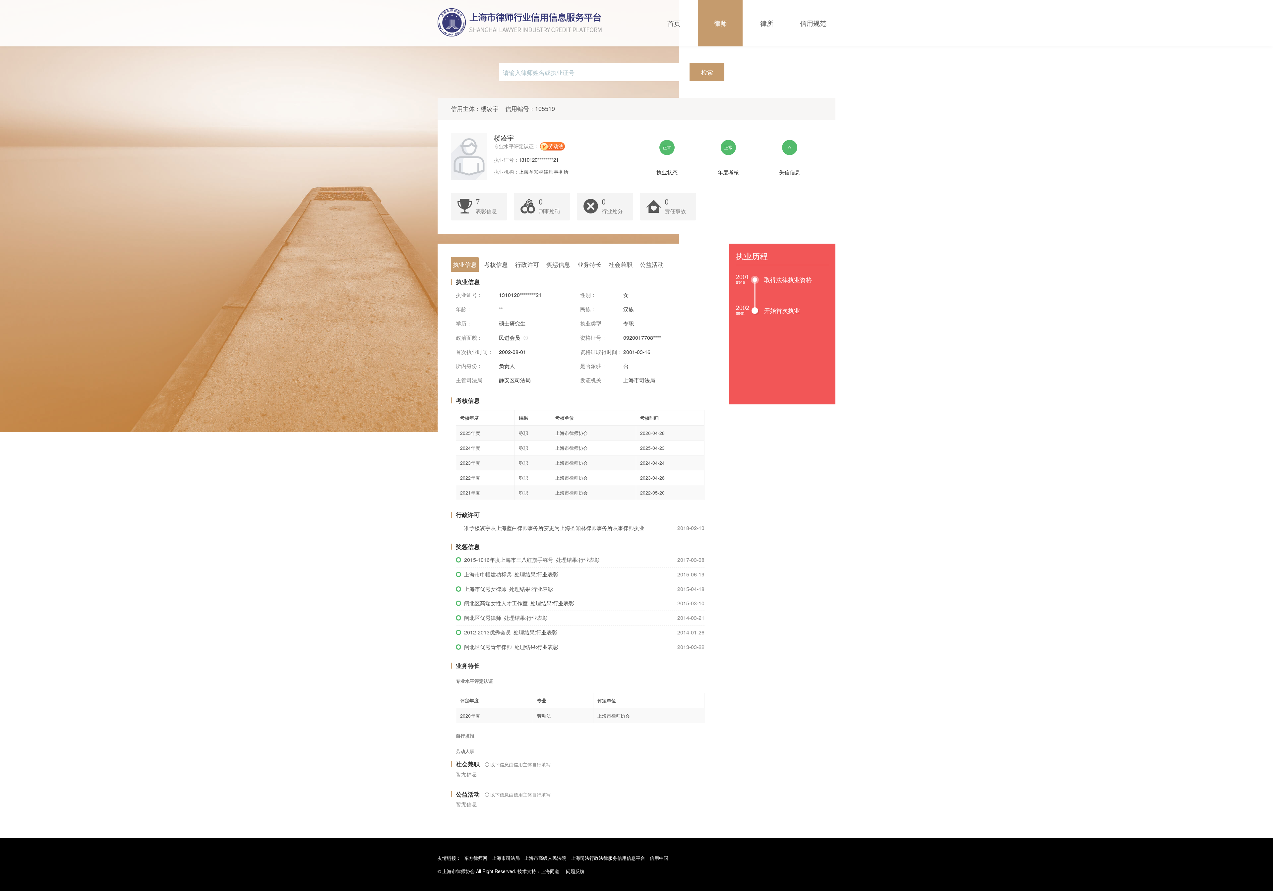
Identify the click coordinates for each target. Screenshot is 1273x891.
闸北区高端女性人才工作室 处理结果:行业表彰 (519, 603)
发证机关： (593, 380)
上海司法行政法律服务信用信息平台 (608, 858)
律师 (720, 23)
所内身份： (469, 366)
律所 (766, 23)
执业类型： (593, 323)
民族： (588, 309)
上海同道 (550, 871)
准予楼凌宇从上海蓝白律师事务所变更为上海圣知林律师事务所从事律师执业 (554, 528)
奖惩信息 (558, 264)
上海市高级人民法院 (545, 858)
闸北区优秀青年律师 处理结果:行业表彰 (511, 647)
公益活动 (652, 264)
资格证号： (593, 337)
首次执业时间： (474, 352)
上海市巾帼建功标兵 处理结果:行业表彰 (511, 574)
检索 (707, 72)
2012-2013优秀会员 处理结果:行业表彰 (510, 632)
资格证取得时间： (601, 352)
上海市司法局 (506, 858)
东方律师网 (475, 858)
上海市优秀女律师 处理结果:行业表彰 (508, 589)
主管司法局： (472, 380)
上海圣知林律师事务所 (544, 171)
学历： (464, 323)
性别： (588, 295)
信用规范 (813, 23)
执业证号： (469, 295)
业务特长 (589, 264)
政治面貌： (469, 337)
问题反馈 (575, 871)
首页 (674, 23)
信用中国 (659, 858)
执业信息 (465, 264)
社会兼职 (621, 264)
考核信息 (496, 264)
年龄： (464, 309)
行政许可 (527, 264)
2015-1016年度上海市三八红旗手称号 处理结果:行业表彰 (532, 560)
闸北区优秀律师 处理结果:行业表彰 (506, 618)
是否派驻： (593, 366)
